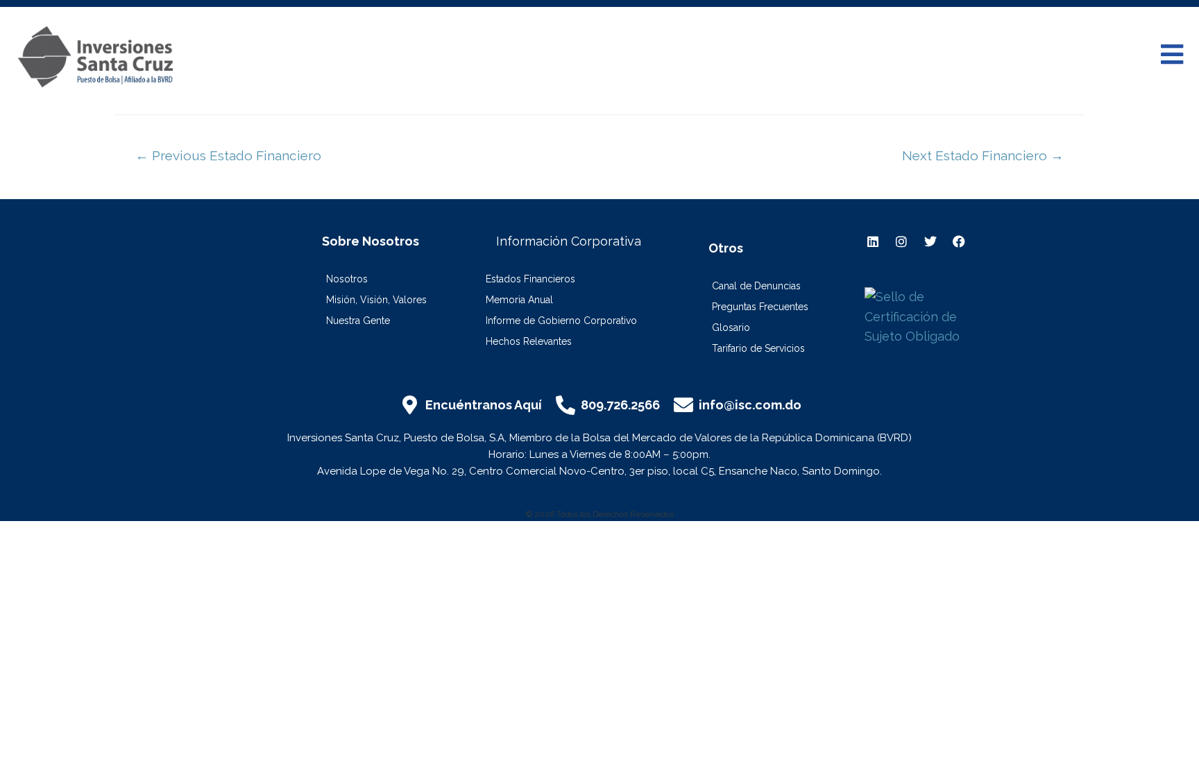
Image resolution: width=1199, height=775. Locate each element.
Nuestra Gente (358, 320)
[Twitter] (930, 241)
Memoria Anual (519, 299)
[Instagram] (901, 241)
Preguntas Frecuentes (760, 306)
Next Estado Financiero (983, 155)
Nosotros (347, 278)
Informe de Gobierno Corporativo (561, 320)
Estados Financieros (530, 278)
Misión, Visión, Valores (376, 299)
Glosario (731, 327)
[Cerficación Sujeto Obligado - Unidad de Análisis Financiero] (926, 316)
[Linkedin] (873, 241)
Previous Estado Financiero (228, 155)
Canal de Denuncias (756, 285)
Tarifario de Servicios (758, 348)
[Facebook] (959, 241)
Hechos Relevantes (529, 341)
